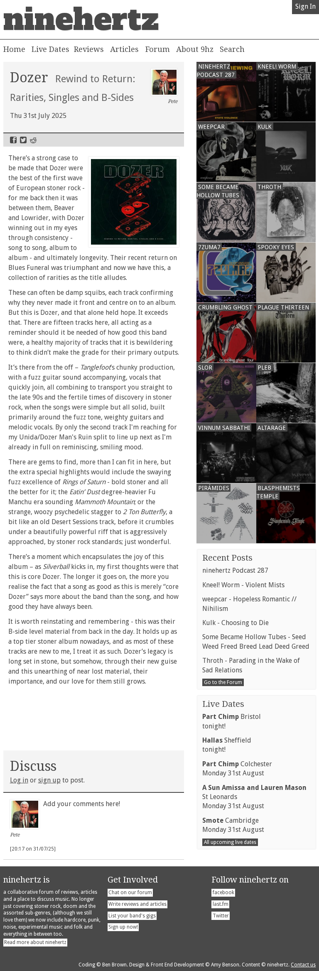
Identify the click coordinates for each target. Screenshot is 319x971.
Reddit (33, 140)
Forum (157, 49)
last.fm (220, 904)
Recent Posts (227, 558)
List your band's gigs (132, 916)
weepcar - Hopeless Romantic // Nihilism (249, 603)
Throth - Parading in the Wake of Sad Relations (251, 665)
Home (14, 49)
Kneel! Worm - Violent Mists (243, 585)
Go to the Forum (223, 682)
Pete (172, 101)
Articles (124, 49)
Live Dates (50, 49)
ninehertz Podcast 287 (235, 570)
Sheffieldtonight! (226, 744)
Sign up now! (123, 927)
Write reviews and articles (137, 904)
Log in (19, 780)
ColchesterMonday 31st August (237, 768)
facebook (223, 892)
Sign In (305, 6)
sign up (49, 780)
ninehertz (81, 19)
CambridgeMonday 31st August (233, 825)
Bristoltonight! (231, 721)
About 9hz (194, 49)
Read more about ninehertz (35, 942)
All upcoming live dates (230, 842)
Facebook (13, 140)
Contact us (303, 965)
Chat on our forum (130, 892)
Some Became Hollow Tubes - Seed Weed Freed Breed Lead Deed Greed (255, 641)
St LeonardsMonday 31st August (254, 797)
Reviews (89, 49)
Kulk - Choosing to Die (235, 623)
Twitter (23, 140)
